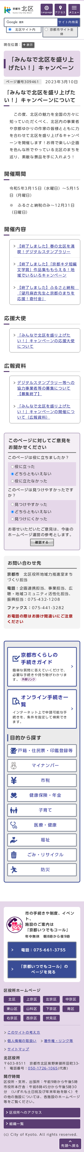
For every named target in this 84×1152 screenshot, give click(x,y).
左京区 (51, 999)
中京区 (71, 999)
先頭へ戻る (70, 1145)
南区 (70, 1008)
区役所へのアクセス (25, 1112)
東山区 (12, 1008)
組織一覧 (16, 1123)
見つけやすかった (31, 504)
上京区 (31, 999)
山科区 (31, 1008)
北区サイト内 (25, 29)
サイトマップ (18, 1049)
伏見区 (51, 1018)
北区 (12, 999)
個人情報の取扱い (22, 1040)
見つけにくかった (31, 519)
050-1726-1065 (43, 1068)
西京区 (31, 1018)
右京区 (12, 1018)
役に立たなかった (31, 481)
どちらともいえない (33, 474)
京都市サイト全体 (62, 32)
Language (46, 12)
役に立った (25, 466)
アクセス (60, 12)
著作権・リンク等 (58, 1040)
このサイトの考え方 (23, 1032)
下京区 (51, 1008)
